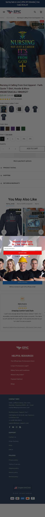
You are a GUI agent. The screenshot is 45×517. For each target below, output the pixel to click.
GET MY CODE (22, 252)
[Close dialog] (44, 237)
